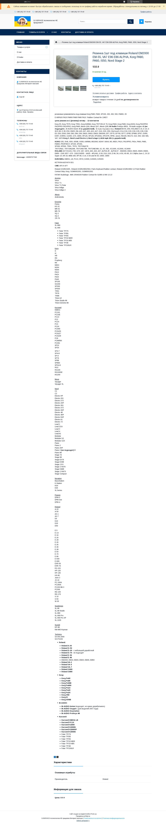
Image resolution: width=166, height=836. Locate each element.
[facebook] (55, 757)
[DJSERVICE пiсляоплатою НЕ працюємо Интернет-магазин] (22, 26)
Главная (20, 32)
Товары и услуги (37, 32)
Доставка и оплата (84, 32)
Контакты (66, 32)
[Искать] (130, 21)
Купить (106, 80)
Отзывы (20, 57)
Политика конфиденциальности (114, 818)
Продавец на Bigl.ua (83, 816)
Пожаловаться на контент (92, 818)
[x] (57, 757)
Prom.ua (93, 814)
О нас (54, 32)
